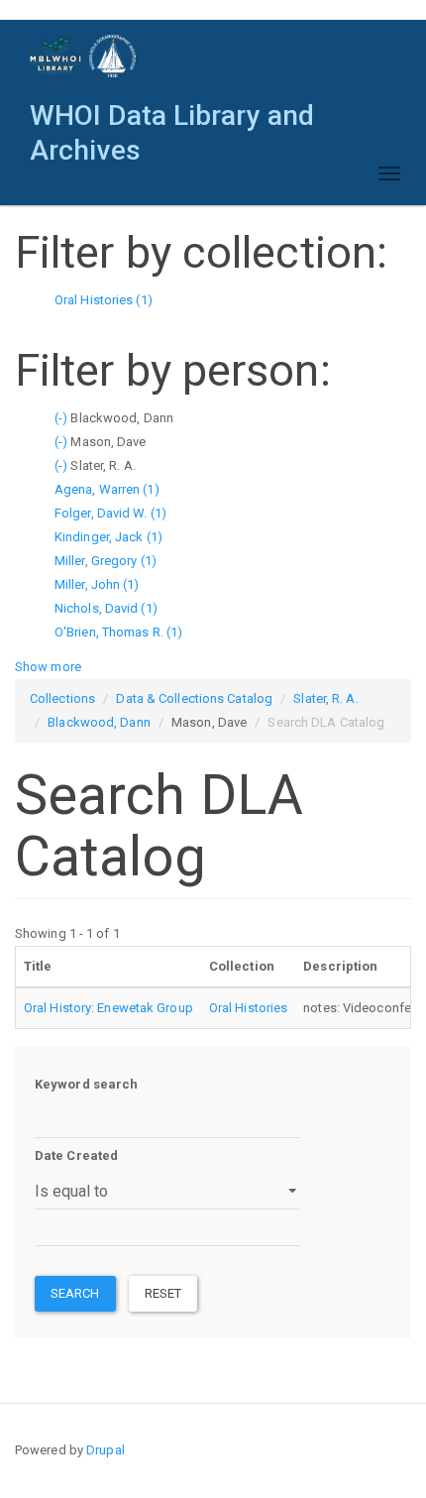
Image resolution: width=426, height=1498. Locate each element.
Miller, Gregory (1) (105, 560)
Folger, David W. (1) (110, 513)
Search (75, 1293)
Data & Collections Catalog (194, 698)
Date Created (76, 1155)
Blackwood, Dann (99, 722)
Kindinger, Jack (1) (108, 536)
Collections (62, 698)
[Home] (84, 56)
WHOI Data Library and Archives (172, 120)
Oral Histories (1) (103, 299)
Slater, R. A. (325, 698)
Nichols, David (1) (106, 608)
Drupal (105, 1449)
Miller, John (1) (97, 584)
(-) (62, 417)
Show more (48, 666)
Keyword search (86, 1084)
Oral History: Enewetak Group (108, 1007)
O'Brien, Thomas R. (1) (118, 632)
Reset (163, 1293)
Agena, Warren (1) (107, 489)
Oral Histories (248, 1007)
